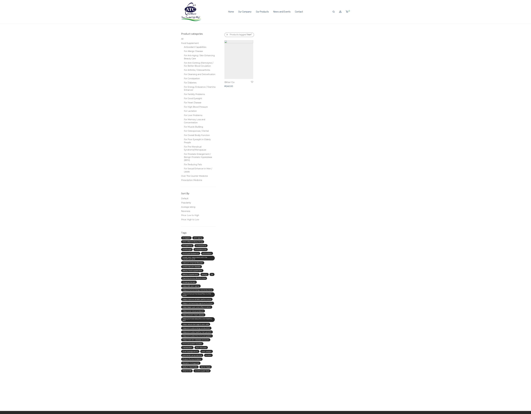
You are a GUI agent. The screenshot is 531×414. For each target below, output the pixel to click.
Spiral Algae (205, 367)
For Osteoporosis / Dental (196, 131)
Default (184, 198)
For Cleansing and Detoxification (199, 74)
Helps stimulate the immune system (197, 336)
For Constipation (192, 78)
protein (208, 355)
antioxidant (207, 253)
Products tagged (241, 34)
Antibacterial (201, 246)
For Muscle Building (193, 127)
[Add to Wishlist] (252, 82)
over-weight (206, 351)
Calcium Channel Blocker (193, 263)
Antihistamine (200, 249)
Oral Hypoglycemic (190, 351)
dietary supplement (190, 274)
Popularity (186, 202)
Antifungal (187, 249)
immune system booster (192, 344)
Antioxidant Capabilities (195, 47)
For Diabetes (190, 82)
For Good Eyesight (193, 98)
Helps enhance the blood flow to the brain (197, 294)
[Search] (333, 11)
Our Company (245, 11)
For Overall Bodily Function (197, 135)
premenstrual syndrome (192, 355)
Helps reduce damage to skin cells (196, 324)
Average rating (188, 207)
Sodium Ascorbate (190, 367)
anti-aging (198, 238)
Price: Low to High (190, 215)
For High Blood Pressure (196, 107)
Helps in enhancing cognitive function (198, 303)
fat (212, 274)
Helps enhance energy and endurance (197, 290)
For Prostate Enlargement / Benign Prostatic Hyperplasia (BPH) (198, 157)
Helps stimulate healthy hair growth (197, 332)
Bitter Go (229, 82)
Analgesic (186, 238)
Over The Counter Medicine (194, 176)
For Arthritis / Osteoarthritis (197, 70)
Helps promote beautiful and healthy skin (197, 319)
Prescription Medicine (191, 180)
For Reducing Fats (193, 164)
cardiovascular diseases (192, 267)
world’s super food (202, 371)
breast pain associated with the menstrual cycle (195, 258)
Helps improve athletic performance (197, 299)
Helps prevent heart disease (193, 315)
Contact (299, 11)
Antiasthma (187, 246)
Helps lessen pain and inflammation (197, 307)
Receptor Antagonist (191, 363)
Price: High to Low (190, 219)
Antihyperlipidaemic (191, 253)
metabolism (187, 347)
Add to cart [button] (228, 86)
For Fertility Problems (194, 94)
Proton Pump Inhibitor (192, 359)
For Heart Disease (192, 102)
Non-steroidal (201, 347)
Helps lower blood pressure (193, 311)
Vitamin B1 (187, 371)
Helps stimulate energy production (196, 328)
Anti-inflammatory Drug (193, 242)
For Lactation (190, 111)
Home (231, 11)
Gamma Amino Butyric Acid (194, 278)
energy (204, 274)
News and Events (282, 11)
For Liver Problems (193, 115)
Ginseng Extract (189, 282)
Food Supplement (190, 43)
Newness (185, 211)
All (182, 39)
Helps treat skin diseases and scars (196, 340)
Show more (240, 86)
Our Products (262, 11)
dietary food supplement (192, 270)
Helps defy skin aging (191, 286)
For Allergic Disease (193, 51)
